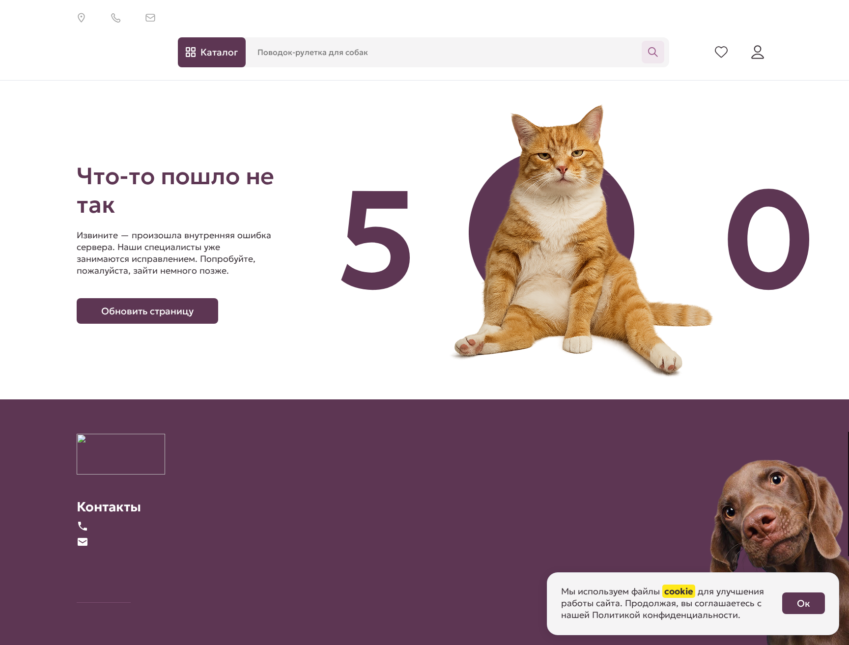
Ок (803, 603)
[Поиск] (653, 52)
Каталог (219, 52)
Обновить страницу (147, 311)
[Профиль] (757, 52)
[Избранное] (721, 52)
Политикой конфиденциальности (665, 614)
